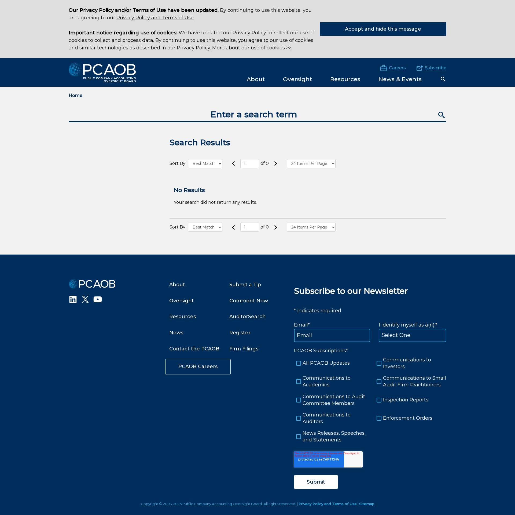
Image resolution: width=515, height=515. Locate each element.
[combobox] (257, 115)
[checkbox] (370, 400)
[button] (443, 79)
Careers (397, 67)
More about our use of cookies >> (252, 48)
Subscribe (435, 67)
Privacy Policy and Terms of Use (155, 18)
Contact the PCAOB (194, 349)
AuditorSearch (247, 317)
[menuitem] (256, 78)
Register (240, 333)
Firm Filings (243, 349)
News (176, 333)
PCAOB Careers (198, 366)
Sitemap (366, 504)
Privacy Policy (193, 48)
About (177, 285)
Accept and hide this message (383, 29)
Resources (182, 317)
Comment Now (248, 301)
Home (75, 95)
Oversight (181, 301)
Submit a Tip (245, 285)
